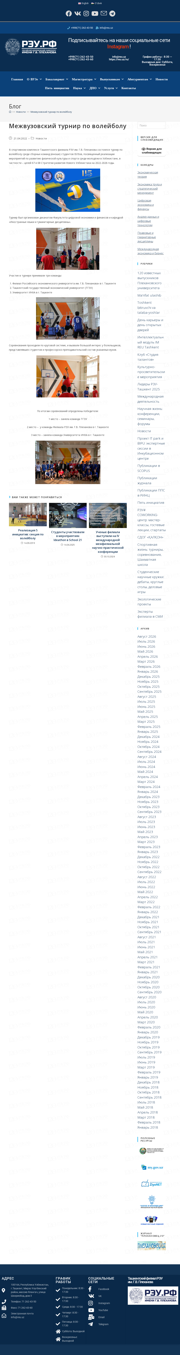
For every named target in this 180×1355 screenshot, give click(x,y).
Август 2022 (146, 877)
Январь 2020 (147, 1032)
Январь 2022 (147, 912)
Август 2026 (146, 636)
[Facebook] (68, 13)
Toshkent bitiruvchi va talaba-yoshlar (148, 307)
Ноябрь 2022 (147, 862)
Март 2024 (146, 781)
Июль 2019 (146, 1057)
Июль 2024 (146, 761)
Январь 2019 (147, 1077)
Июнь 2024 (146, 766)
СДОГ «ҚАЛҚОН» (150, 537)
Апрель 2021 (147, 957)
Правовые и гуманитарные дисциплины (146, 237)
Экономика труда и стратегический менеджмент (149, 188)
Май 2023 (145, 831)
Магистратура (82, 79)
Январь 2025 (147, 731)
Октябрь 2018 (148, 1092)
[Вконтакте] (77, 13)
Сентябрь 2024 (149, 751)
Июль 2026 (146, 641)
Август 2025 (146, 696)
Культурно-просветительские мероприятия (151, 372)
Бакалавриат (55, 79)
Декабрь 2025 (148, 676)
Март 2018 (146, 1117)
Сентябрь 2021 (149, 932)
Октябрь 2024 (148, 746)
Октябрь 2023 (148, 806)
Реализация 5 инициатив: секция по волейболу (28, 534)
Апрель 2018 (147, 1112)
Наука (77, 88)
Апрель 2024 (147, 776)
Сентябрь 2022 (149, 872)
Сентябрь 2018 (149, 1097)
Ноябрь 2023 (147, 801)
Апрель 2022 (147, 897)
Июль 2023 (146, 821)
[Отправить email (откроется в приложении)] (103, 13)
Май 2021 (145, 952)
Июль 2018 (146, 1102)
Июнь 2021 (146, 947)
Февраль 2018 (148, 1122)
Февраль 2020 (148, 1027)
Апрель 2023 (147, 837)
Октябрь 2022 (148, 867)
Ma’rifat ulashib (149, 295)
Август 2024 (146, 756)
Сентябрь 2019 (149, 1052)
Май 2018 (145, 1107)
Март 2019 (146, 1067)
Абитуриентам (137, 79)
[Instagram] (86, 13)
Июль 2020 (146, 1002)
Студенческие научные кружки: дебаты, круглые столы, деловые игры (150, 581)
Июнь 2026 (146, 646)
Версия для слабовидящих (152, 150)
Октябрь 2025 (148, 686)
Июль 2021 (146, 942)
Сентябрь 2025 (149, 691)
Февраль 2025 (148, 726)
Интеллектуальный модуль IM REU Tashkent (150, 342)
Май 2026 (145, 651)
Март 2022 (146, 902)
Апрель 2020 (147, 1017)
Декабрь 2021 (148, 917)
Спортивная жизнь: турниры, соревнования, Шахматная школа (150, 554)
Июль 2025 (146, 701)
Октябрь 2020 (148, 987)
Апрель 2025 (147, 716)
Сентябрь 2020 (149, 992)
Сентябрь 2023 (149, 811)
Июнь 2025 (146, 706)
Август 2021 (146, 937)
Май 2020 (145, 1012)
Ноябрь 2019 (147, 1042)
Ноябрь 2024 (147, 741)
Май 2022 (145, 892)
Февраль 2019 (148, 1072)
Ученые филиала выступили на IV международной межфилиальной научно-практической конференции (108, 542)
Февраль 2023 (148, 847)
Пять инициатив (57, 88)
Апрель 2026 (147, 656)
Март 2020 (146, 1022)
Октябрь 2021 (148, 927)
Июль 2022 (146, 882)
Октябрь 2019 (148, 1047)
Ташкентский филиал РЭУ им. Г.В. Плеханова (145, 1280)
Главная (17, 79)
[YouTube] (94, 13)
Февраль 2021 (148, 967)
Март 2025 (146, 721)
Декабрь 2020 (148, 977)
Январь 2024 (147, 791)
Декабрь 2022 (148, 857)
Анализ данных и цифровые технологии (148, 221)
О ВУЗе (32, 79)
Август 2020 (146, 997)
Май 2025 (145, 711)
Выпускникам (110, 79)
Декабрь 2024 (148, 736)
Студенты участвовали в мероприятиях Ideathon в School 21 (67, 536)
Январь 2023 (147, 851)
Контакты (128, 88)
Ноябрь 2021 (147, 922)
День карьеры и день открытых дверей (150, 325)
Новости (162, 79)
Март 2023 (146, 841)
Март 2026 (146, 661)
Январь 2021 (147, 972)
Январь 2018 (147, 1127)
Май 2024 (145, 771)
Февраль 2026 (148, 666)
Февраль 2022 (148, 907)
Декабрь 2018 (148, 1082)
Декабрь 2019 (148, 1037)
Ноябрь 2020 (147, 982)
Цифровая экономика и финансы (145, 205)
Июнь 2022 (146, 887)
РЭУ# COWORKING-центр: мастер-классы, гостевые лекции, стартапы (151, 520)
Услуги (109, 88)
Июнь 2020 (146, 1007)
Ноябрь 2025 (147, 681)
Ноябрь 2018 (147, 1087)
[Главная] (10, 111)
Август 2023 (146, 817)
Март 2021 (146, 962)
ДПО (93, 88)
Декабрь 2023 (148, 796)
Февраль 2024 (148, 786)
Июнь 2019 (146, 1062)
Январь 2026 (147, 671)
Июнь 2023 (146, 827)
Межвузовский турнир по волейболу (51, 111)
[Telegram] (112, 13)
